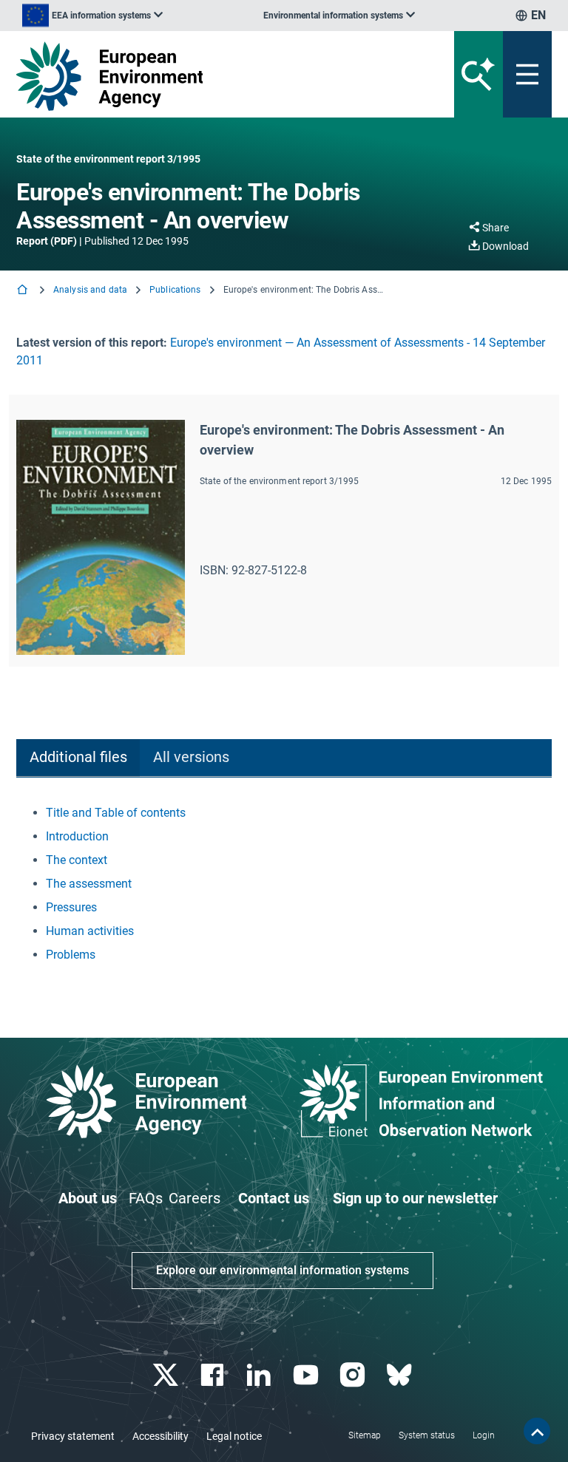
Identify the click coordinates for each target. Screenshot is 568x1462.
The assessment (89, 884)
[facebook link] (214, 1375)
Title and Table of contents (116, 813)
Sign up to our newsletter (415, 1198)
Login (484, 1435)
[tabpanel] (284, 884)
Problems (70, 955)
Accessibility (160, 1436)
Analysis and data (90, 290)
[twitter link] (167, 1375)
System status (427, 1435)
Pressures (71, 907)
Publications (174, 290)
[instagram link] (354, 1375)
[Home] (23, 291)
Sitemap (364, 1435)
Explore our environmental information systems (282, 1270)
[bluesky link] (400, 1375)
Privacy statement (73, 1436)
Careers (194, 1198)
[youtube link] (307, 1375)
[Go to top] (537, 1431)
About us (87, 1198)
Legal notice (234, 1436)
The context (76, 860)
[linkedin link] (261, 1375)
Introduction (77, 836)
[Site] (191, 76)
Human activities (90, 931)
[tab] (78, 758)
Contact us (273, 1198)
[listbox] (92, 15)
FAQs (146, 1198)
